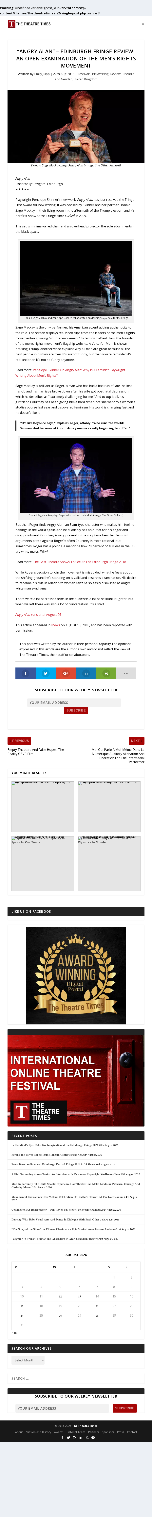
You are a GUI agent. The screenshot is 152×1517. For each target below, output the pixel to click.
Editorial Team (75, 1432)
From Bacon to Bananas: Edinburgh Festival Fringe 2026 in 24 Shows (53, 1164)
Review (115, 74)
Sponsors (108, 1432)
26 (60, 1315)
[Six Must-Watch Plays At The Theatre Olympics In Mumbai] (109, 807)
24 (22, 1315)
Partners (93, 1432)
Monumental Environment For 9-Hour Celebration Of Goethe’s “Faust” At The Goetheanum (67, 1197)
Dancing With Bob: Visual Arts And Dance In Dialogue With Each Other (55, 1219)
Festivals (84, 74)
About (19, 1432)
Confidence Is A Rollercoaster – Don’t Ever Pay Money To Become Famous (56, 1209)
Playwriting (100, 74)
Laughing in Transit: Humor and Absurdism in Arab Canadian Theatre (54, 1239)
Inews (55, 625)
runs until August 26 (38, 614)
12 (60, 1296)
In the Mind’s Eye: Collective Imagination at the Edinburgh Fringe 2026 (54, 1145)
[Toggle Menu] (142, 24)
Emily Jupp (42, 74)
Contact (132, 1432)
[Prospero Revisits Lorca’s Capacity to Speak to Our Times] (42, 807)
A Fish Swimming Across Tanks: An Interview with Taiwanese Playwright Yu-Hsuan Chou (65, 1174)
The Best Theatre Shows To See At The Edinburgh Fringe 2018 (79, 562)
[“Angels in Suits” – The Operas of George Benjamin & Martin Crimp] (42, 863)
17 (22, 1306)
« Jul (14, 1332)
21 (97, 1306)
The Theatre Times (84, 1426)
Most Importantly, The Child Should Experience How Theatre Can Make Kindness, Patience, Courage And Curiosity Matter (75, 1185)
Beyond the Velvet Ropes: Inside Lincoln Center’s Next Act (46, 1155)
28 (97, 1315)
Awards (59, 1432)
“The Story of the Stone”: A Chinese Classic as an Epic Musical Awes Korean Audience (63, 1229)
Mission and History (38, 1432)
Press (120, 1432)
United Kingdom (85, 79)
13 (79, 1296)
